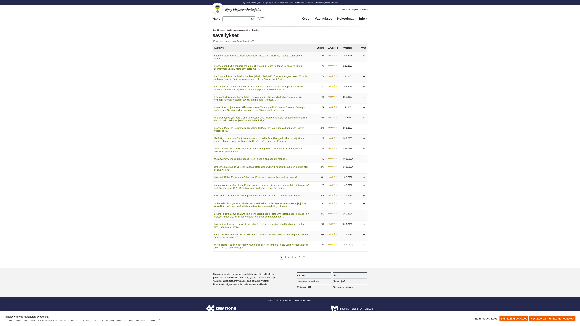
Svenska (346, 9)
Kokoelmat (345, 18)
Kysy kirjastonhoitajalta (222, 30)
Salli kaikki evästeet (514, 318)
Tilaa (335, 275)
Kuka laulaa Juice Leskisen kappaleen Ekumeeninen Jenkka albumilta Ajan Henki (257, 195)
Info (362, 18)
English (355, 9)
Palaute (300, 275)
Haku (216, 19)
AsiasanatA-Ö (260, 19)
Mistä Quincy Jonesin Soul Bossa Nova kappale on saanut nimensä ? (250, 159)
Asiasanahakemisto (242, 30)
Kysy (305, 18)
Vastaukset (323, 18)
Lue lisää (153, 320)
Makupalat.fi (303, 287)
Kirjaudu (363, 9)
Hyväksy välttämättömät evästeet (552, 318)
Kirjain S (255, 30)
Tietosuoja (338, 281)
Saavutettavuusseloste (308, 281)
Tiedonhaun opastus (343, 287)
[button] (364, 57)
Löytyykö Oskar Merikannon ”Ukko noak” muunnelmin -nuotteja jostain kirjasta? (255, 177)
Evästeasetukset (486, 318)
